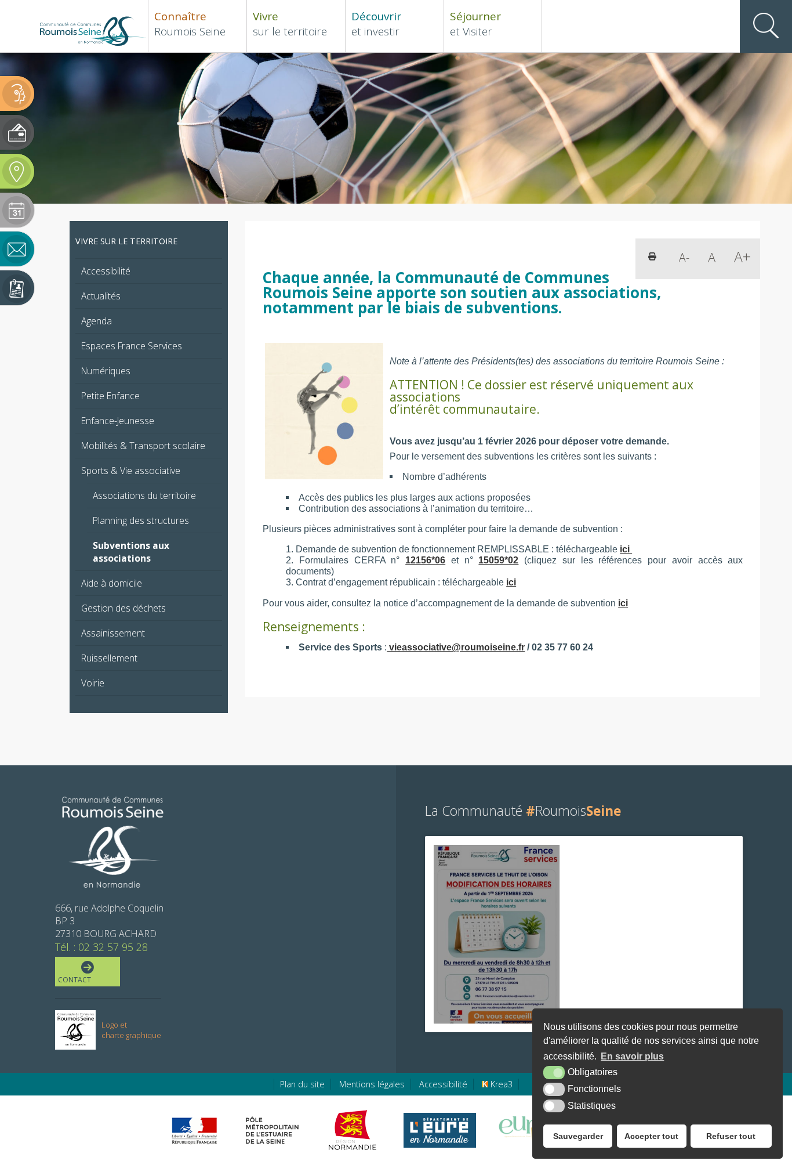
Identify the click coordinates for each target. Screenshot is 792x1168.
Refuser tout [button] (730, 1136)
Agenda (96, 320)
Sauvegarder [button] (578, 1136)
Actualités (101, 296)
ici (626, 549)
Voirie (92, 683)
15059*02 (498, 560)
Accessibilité (105, 271)
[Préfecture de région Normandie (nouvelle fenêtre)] (194, 1130)
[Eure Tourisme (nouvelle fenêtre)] (527, 1130)
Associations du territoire (144, 495)
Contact (74, 980)
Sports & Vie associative (130, 470)
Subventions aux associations (131, 552)
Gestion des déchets (123, 608)
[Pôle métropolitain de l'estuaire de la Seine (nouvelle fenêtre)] (272, 1130)
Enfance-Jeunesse (117, 420)
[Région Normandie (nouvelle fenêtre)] (354, 1130)
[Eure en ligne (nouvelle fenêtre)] (440, 1130)
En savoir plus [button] (632, 1056)
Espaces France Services (131, 345)
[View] (497, 934)
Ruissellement (109, 658)
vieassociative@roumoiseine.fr (456, 647)
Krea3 (500, 1084)
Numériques (105, 370)
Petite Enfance (110, 395)
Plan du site (302, 1084)
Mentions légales (372, 1084)
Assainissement (113, 633)
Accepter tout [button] (651, 1136)
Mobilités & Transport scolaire (143, 445)
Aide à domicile (111, 583)
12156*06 (425, 560)
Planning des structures (141, 520)
